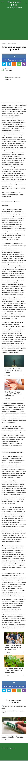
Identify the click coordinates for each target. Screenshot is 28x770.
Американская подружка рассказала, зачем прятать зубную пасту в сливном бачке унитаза (13, 737)
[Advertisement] (14, 24)
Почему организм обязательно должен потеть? (13, 711)
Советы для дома (14, 3)
